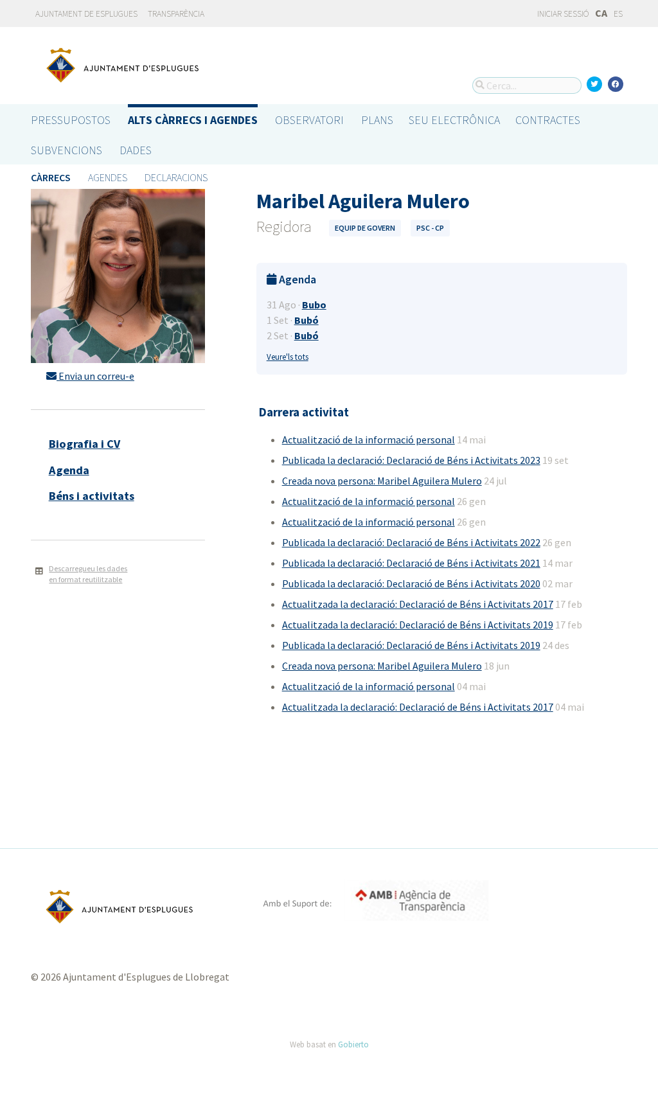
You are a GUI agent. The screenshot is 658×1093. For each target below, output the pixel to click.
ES (618, 13)
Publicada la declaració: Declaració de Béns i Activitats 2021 (411, 562)
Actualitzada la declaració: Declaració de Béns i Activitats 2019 (417, 624)
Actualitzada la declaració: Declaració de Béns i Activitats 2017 (417, 604)
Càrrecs (51, 177)
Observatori (309, 119)
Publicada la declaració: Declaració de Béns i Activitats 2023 (411, 460)
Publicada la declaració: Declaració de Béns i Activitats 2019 (411, 645)
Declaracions (176, 177)
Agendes (107, 177)
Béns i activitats (91, 495)
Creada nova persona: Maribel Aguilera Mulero (382, 480)
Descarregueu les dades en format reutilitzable (88, 574)
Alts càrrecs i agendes (193, 119)
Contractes (547, 119)
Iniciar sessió (562, 13)
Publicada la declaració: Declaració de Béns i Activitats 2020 (411, 583)
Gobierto (353, 1044)
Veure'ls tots (287, 356)
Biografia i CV (84, 443)
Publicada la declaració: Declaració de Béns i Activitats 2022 (411, 542)
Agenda (69, 470)
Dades (136, 150)
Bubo (314, 304)
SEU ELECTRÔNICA (454, 119)
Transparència (176, 13)
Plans (377, 119)
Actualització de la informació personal (368, 439)
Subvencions (66, 150)
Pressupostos (71, 119)
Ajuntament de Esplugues (86, 13)
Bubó (306, 320)
